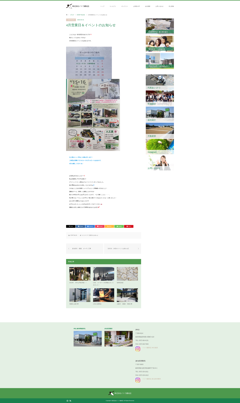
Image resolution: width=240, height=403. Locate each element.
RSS (70, 400)
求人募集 (171, 6)
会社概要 (147, 6)
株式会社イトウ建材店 (117, 400)
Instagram (67, 400)
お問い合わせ (159, 6)
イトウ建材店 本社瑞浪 (150, 347)
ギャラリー (124, 6)
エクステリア (85, 235)
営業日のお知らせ (93, 235)
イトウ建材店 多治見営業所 (151, 379)
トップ (102, 6)
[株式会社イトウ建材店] (78, 6)
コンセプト (113, 6)
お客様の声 (136, 6)
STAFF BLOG (71, 20)
